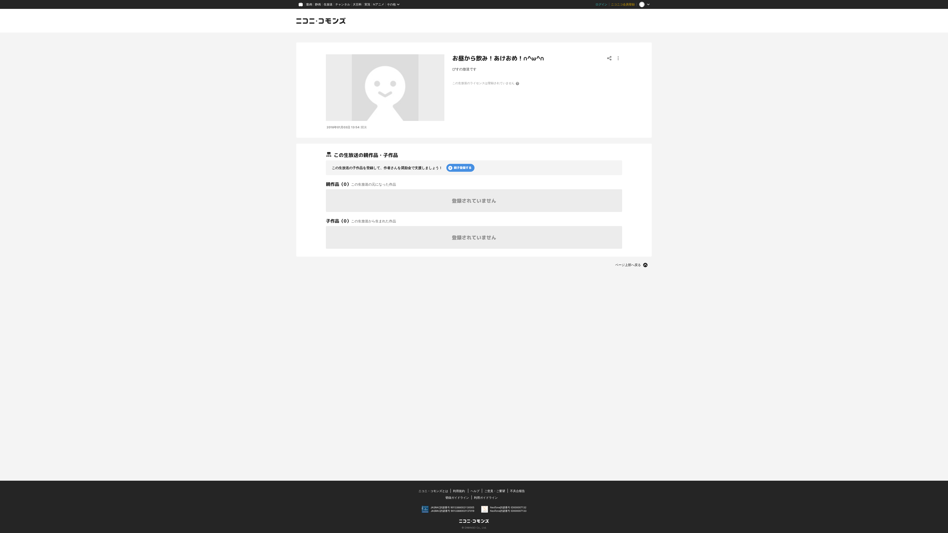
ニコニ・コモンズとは (433, 491)
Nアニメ (378, 4)
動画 (309, 4)
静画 (318, 4)
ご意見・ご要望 (494, 491)
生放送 (328, 4)
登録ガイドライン (457, 497)
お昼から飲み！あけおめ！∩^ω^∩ (498, 58)
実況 (367, 4)
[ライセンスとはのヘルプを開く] (517, 83)
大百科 (357, 4)
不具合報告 (517, 491)
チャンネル (342, 4)
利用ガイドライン (486, 497)
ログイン (601, 4)
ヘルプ (475, 491)
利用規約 (459, 491)
